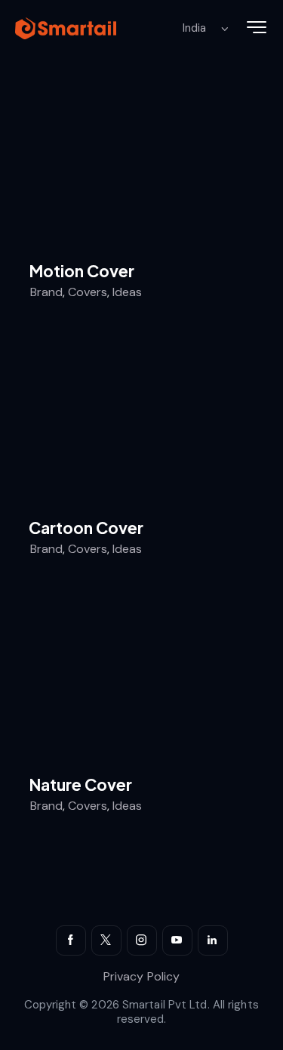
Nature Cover (80, 785)
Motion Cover (81, 271)
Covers (87, 292)
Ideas (127, 292)
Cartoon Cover (86, 528)
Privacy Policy (141, 976)
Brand (46, 292)
